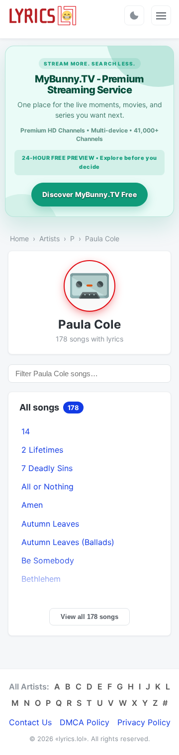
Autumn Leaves (50, 524)
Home (19, 238)
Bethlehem (41, 579)
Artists (49, 238)
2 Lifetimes (42, 450)
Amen (32, 505)
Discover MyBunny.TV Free (89, 194)
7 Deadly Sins (47, 468)
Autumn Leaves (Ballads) (67, 542)
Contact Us (30, 722)
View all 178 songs (89, 616)
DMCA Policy (84, 722)
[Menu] (161, 15)
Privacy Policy (144, 722)
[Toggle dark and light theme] (134, 15)
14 (25, 431)
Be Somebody (47, 560)
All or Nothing (47, 486)
